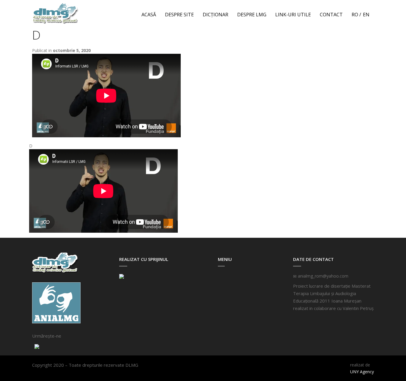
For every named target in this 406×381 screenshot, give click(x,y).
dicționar (215, 14)
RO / (356, 14)
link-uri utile (293, 14)
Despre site (179, 14)
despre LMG (251, 14)
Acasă (148, 14)
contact (331, 14)
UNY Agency (362, 371)
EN (366, 14)
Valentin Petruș (358, 308)
